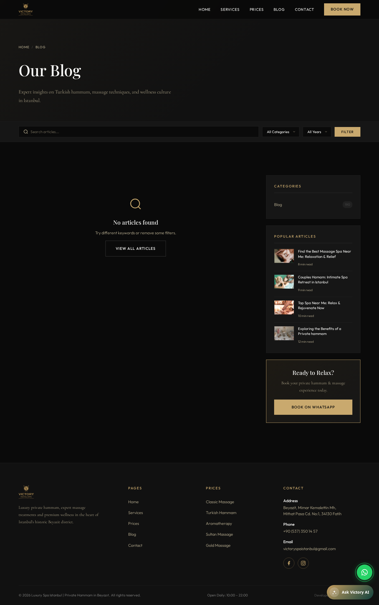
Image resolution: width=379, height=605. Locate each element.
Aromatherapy (219, 523)
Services (230, 9)
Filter (347, 132)
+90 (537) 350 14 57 (300, 531)
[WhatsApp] (364, 572)
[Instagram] (303, 563)
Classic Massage (220, 501)
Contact (304, 9)
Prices (257, 9)
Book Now (342, 9)
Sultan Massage (219, 534)
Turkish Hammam (221, 512)
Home (205, 9)
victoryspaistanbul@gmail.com (309, 548)
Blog (279, 9)
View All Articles (136, 248)
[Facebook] (288, 563)
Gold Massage (218, 545)
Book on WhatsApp (313, 407)
